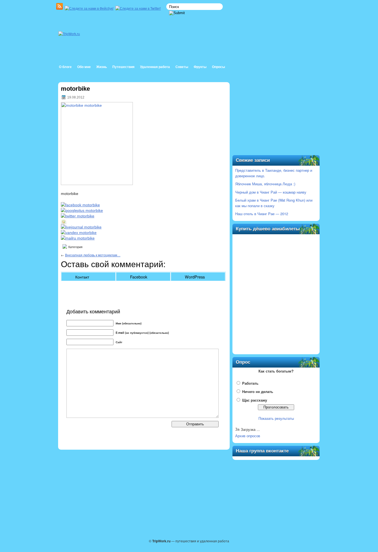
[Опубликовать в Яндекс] (79, 232)
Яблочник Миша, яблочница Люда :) (265, 183)
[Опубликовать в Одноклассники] (63, 223)
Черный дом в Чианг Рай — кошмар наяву (270, 192)
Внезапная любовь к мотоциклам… (92, 254)
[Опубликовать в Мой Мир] (78, 238)
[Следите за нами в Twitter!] (138, 8)
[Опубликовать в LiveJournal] (81, 227)
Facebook (138, 277)
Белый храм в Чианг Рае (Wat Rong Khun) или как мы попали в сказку (273, 202)
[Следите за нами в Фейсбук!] (90, 8)
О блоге (65, 67)
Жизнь (101, 67)
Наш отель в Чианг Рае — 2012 (261, 213)
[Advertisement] (276, 119)
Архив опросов (247, 435)
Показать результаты (276, 418)
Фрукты (200, 67)
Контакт (82, 277)
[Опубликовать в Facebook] (80, 205)
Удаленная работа (155, 67)
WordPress (195, 277)
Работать (250, 383)
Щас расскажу (254, 400)
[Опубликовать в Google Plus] (82, 210)
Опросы (218, 67)
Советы (181, 67)
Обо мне (84, 67)
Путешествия (123, 67)
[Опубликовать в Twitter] (77, 216)
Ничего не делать (257, 391)
